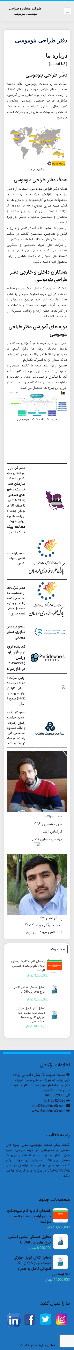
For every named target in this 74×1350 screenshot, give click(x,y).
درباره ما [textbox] (56, 55)
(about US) (58, 64)
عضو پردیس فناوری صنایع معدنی (15, 632)
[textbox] (37, 64)
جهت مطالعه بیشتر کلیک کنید (15, 527)
